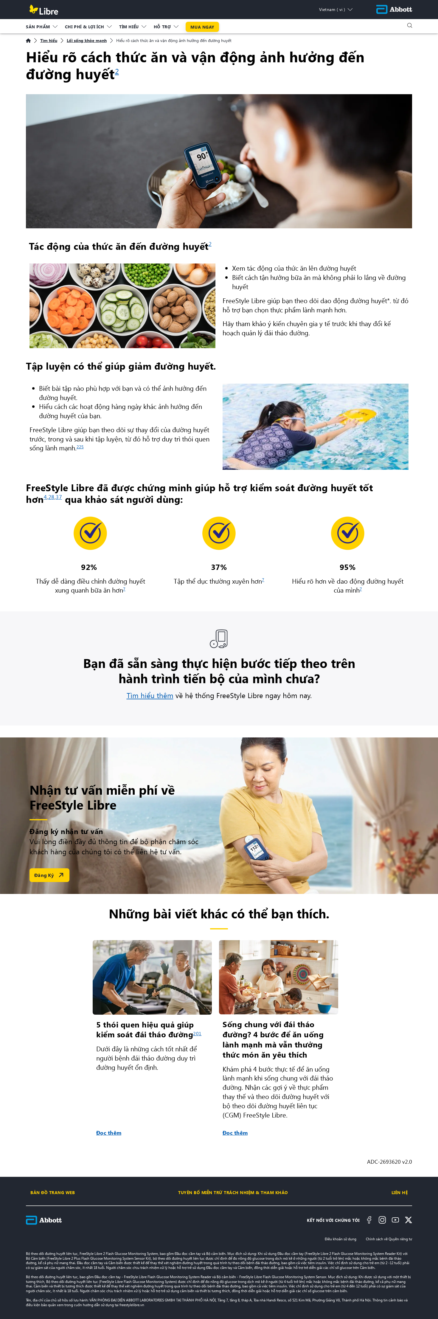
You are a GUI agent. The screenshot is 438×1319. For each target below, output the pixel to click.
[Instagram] (382, 1220)
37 (59, 496)
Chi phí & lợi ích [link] (84, 27)
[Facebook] (369, 1220)
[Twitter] (408, 1220)
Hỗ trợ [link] (162, 27)
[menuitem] (42, 25)
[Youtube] (395, 1220)
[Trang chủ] (28, 40)
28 (51, 496)
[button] (409, 25)
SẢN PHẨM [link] (38, 27)
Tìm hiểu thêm (150, 695)
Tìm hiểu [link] (129, 27)
